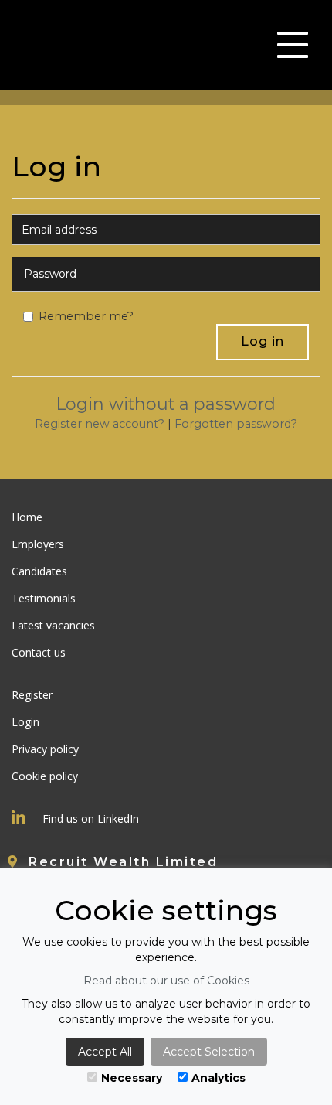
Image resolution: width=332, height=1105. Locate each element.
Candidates (39, 571)
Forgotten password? (235, 424)
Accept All (105, 1052)
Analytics (218, 1078)
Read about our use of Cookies (166, 980)
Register (32, 694)
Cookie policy (45, 776)
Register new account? (99, 424)
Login (25, 721)
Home (27, 517)
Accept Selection (209, 1052)
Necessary (131, 1078)
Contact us (39, 652)
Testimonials (44, 598)
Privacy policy (45, 749)
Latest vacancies (53, 625)
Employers (38, 544)
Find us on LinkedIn (90, 818)
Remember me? (86, 316)
